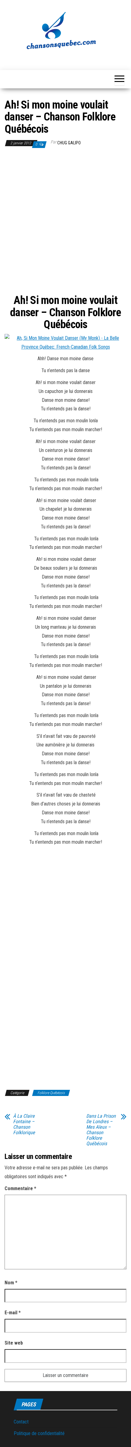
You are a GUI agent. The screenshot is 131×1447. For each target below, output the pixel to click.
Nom (11, 1283)
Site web (14, 1343)
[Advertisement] (65, 223)
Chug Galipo (69, 142)
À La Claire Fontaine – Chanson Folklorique (24, 1124)
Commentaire (20, 1188)
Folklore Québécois (51, 1093)
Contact (21, 1422)
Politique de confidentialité (39, 1433)
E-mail (13, 1313)
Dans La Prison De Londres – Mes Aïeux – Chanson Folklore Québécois (101, 1129)
